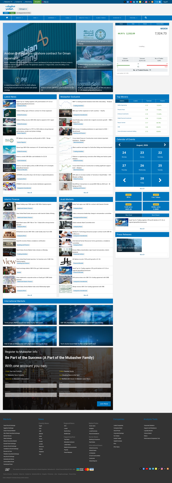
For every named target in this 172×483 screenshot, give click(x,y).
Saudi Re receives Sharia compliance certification (30, 241)
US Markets (92, 453)
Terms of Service (7, 474)
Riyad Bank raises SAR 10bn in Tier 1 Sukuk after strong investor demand (35, 224)
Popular (66, 449)
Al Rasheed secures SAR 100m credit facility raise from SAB (34, 232)
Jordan (41, 444)
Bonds (19, 272)
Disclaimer (15, 474)
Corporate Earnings (119, 433)
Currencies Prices (8, 464)
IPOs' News (117, 447)
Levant (66, 428)
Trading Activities (78, 105)
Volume (162, 101)
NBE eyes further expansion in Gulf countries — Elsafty (89, 111)
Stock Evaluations (78, 142)
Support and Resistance (150, 428)
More (29, 193)
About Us (21, 474)
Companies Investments (24, 188)
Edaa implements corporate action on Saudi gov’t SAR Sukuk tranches (34, 278)
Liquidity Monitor (148, 430)
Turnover (149, 101)
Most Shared (155, 215)
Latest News (10, 97)
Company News (21, 105)
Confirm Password (64, 391)
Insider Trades (117, 438)
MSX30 (164, 28)
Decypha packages (63, 474)
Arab (133, 24)
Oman (121, 24)
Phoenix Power (121, 109)
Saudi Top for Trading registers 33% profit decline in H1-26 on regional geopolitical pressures (34, 103)
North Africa (67, 431)
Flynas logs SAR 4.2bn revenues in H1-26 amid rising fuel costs (34, 147)
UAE (40, 431)
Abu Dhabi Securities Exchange (12, 433)
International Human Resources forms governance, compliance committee (91, 242)
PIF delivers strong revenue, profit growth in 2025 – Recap (33, 138)
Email (60, 382)
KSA (40, 428)
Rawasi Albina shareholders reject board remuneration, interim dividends (91, 251)
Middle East (67, 433)
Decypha (44, 474)
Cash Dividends (21, 160)
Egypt (40, 425)
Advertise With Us (36, 474)
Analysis (91, 428)
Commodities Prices (9, 461)
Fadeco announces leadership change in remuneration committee (92, 213)
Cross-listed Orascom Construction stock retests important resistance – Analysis (90, 139)
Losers (135, 101)
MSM (6, 13)
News (35, 17)
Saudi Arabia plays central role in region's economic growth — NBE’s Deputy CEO (92, 121)
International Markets (14, 301)
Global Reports (93, 461)
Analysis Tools (84, 17)
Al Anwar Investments (123, 114)
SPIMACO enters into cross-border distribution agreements (33, 184)
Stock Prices (117, 430)
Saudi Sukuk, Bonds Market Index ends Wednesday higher (33, 286)
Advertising (28, 2)
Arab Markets (67, 199)
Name (7, 382)
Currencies (92, 458)
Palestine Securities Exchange (11, 454)
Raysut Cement (121, 122)
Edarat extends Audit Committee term (84, 222)
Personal (133, 17)
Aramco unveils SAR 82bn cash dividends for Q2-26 (31, 156)
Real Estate (92, 442)
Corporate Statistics (149, 425)
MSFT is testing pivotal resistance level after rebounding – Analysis (92, 101)
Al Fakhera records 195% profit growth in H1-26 (86, 259)
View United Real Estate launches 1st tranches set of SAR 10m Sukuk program (34, 260)
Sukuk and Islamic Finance (24, 208)
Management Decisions (80, 217)
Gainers (122, 101)
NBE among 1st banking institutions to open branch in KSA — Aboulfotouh (90, 130)
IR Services (50, 474)
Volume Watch (148, 433)
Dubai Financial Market (9, 430)
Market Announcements (70, 447)
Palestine (41, 451)
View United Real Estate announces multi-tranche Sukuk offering (35, 213)
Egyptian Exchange (8, 428)
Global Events (92, 450)
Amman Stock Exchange (10, 446)
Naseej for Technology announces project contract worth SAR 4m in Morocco (92, 233)
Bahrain (41, 433)
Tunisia (41, 449)
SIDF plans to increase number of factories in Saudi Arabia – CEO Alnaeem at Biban (92, 176)
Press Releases (124, 234)
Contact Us (18, 2)
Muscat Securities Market (10, 441)
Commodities (160, 24)
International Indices (9, 459)
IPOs (115, 443)
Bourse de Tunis (8, 451)
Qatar (40, 436)
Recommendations (94, 433)
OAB (119, 127)
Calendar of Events (126, 139)
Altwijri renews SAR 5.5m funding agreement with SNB (88, 286)
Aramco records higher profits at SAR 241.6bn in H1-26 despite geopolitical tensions (34, 167)
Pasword (7, 391)
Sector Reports (21, 133)
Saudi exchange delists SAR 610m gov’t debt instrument (32, 268)
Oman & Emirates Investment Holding (127, 131)
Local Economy (93, 431)
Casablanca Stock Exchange (11, 448)
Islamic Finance (101, 17)
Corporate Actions (78, 254)
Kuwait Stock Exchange (10, 443)
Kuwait (41, 441)
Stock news (92, 425)
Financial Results (22, 169)
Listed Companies (118, 425)
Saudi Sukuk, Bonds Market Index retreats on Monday (32, 250)
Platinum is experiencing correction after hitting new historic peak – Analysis (92, 158)
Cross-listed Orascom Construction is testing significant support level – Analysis (92, 167)
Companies (51, 17)
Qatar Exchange (8, 438)
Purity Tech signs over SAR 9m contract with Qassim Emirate (90, 204)
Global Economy (22, 115)
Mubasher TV (117, 17)
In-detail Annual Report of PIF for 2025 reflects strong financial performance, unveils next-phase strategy (34, 130)
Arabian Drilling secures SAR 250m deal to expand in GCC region (35, 120)
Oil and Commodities (94, 455)
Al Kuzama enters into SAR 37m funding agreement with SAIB (91, 277)
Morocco (41, 446)
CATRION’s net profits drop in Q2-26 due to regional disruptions (35, 175)
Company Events (118, 428)
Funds (67, 17)
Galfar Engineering (122, 105)
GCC (65, 425)
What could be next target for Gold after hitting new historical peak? (92, 147)
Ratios (145, 436)
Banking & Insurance (94, 439)
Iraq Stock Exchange (9, 456)
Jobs (55, 474)
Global (145, 24)
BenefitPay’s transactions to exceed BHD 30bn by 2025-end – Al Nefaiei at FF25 (91, 185)
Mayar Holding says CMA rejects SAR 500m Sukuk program (33, 204)
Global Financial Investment (124, 118)
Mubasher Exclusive (70, 97)
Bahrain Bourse (7, 436)
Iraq (40, 454)
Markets (18, 17)
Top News (66, 439)
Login (157, 1)
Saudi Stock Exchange (9, 425)
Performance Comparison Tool (152, 438)
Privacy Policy (72, 474)
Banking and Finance (79, 133)
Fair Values (116, 436)
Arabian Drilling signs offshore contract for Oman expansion (34, 111)
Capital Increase (118, 441)
